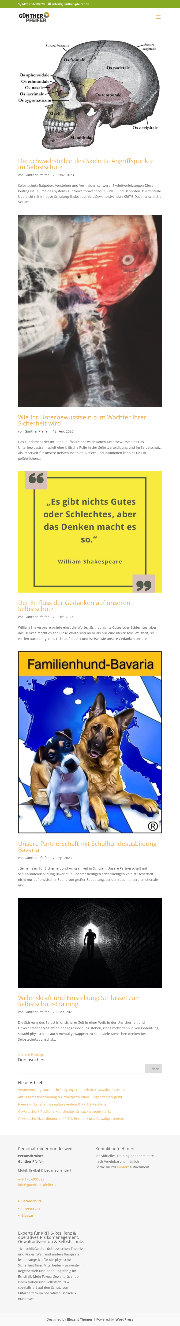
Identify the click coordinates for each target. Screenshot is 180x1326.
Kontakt (123, 1167)
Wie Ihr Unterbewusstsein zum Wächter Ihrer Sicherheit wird (82, 420)
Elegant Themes (80, 1319)
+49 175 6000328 (31, 1179)
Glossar (27, 1215)
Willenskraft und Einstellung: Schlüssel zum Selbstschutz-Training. (79, 1001)
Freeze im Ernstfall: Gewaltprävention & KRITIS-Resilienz (62, 1104)
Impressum (30, 1208)
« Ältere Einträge (31, 1054)
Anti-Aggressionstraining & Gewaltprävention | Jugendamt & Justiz (70, 1097)
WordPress (124, 1319)
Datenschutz (31, 1201)
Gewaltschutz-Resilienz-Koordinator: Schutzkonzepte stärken (66, 1111)
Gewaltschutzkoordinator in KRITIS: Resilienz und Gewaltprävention (71, 1118)
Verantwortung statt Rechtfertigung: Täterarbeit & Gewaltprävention (71, 1089)
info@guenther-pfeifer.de (38, 1184)
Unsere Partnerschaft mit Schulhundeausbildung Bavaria (87, 846)
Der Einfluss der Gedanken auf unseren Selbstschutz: (74, 605)
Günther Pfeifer (37, 175)
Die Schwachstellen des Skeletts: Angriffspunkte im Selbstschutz (86, 164)
